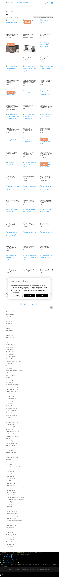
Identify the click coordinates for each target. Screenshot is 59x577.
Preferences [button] (17, 292)
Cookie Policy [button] (20, 290)
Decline (29, 295)
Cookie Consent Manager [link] (16, 281)
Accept (42, 295)
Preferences (17, 295)
